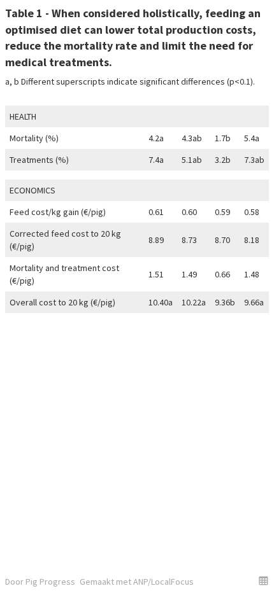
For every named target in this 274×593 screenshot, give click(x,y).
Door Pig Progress (40, 581)
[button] (263, 580)
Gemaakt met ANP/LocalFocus (137, 581)
